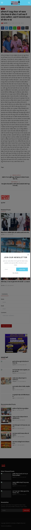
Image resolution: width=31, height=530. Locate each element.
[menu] (2, 2)
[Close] (28, 255)
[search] (29, 2)
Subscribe (22, 269)
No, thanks (15, 273)
